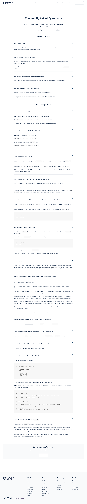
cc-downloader (36, 306)
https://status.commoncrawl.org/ (27, 311)
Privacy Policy (75, 487)
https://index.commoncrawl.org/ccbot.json (42, 382)
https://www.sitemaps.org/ (55, 268)
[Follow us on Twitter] (5, 498)
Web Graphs (30, 487)
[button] (38, 3)
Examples (44, 487)
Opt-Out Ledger (45, 493)
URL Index (26, 301)
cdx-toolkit (55, 306)
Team (73, 482)
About (73, 480)
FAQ (43, 495)
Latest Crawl (30, 489)
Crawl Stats (29, 491)
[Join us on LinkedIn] (8, 498)
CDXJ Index (29, 482)
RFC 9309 (60, 169)
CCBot (57, 30)
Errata (28, 495)
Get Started (44, 480)
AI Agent (44, 482)
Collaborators (60, 489)
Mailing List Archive (61, 482)
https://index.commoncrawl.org (41, 286)
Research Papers (61, 480)
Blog (43, 485)
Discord (59, 487)
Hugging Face (60, 485)
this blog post (45, 253)
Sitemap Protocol (29, 324)
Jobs (73, 485)
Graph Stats (30, 493)
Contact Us (79, 3)
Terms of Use (75, 489)
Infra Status (44, 491)
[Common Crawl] (8, 478)
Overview (29, 480)
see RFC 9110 (67, 298)
